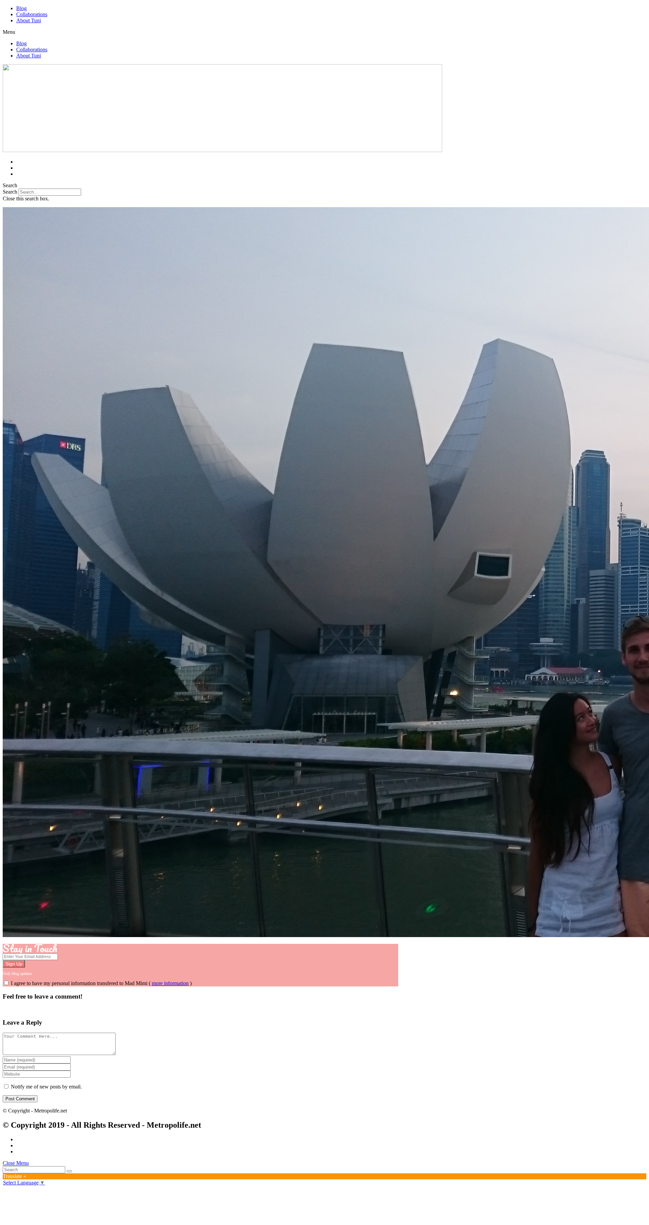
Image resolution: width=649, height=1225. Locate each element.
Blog (21, 8)
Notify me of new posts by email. (46, 1086)
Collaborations (31, 14)
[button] (324, 32)
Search (10, 192)
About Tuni (28, 20)
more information (170, 983)
